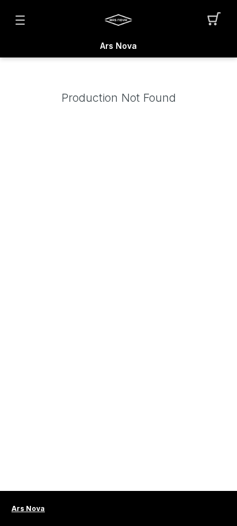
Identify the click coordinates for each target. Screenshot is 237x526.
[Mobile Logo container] (118, 20)
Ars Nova (118, 46)
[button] (217, 20)
